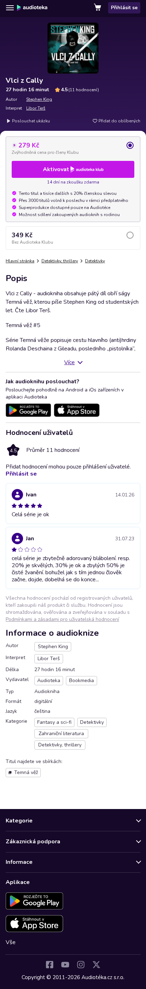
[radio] (73, 148)
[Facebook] (49, 964)
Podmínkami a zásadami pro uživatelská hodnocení (62, 619)
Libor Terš (35, 108)
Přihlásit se (124, 7)
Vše (11, 942)
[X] (96, 964)
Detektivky (95, 261)
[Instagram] (81, 964)
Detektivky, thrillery (59, 261)
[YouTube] (65, 964)
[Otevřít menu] (10, 8)
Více (69, 362)
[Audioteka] (32, 8)
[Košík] (98, 8)
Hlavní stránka (20, 261)
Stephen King (39, 99)
